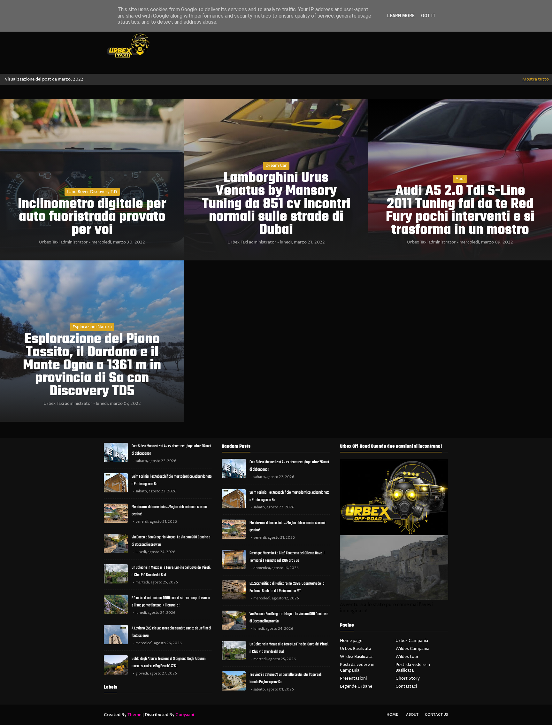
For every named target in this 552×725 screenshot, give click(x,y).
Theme (134, 715)
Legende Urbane (356, 686)
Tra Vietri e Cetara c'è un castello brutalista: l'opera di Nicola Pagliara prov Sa (285, 678)
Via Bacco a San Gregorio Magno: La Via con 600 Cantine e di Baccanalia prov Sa (171, 541)
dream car (276, 165)
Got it (428, 15)
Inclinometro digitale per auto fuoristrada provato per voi (92, 217)
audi (460, 178)
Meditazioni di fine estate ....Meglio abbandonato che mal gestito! (170, 511)
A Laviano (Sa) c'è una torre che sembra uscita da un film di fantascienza (171, 632)
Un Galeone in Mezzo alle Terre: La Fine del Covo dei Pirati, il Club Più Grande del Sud (171, 571)
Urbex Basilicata (355, 649)
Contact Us (436, 714)
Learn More (401, 15)
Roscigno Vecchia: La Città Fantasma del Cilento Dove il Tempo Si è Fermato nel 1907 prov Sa (287, 557)
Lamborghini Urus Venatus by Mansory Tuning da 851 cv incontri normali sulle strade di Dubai (276, 204)
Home (392, 714)
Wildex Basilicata (356, 656)
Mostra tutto (535, 79)
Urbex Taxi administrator (63, 242)
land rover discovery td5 (92, 192)
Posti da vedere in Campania (357, 667)
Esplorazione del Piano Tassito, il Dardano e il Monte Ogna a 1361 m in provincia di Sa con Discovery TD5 (92, 365)
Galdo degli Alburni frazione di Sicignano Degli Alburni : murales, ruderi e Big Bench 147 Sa (169, 662)
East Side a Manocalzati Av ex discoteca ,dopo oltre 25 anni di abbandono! (171, 450)
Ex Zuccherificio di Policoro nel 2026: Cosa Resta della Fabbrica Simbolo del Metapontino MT (286, 587)
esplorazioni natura (92, 327)
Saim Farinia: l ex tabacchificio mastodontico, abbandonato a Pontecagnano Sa (172, 480)
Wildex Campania (412, 649)
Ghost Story (407, 678)
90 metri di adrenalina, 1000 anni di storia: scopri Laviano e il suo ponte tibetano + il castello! (171, 602)
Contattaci (406, 686)
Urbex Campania (411, 641)
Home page (351, 641)
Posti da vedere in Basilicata (412, 667)
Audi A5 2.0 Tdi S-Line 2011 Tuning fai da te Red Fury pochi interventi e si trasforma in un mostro (460, 211)
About (412, 714)
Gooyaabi (184, 715)
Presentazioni (353, 678)
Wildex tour (407, 656)
